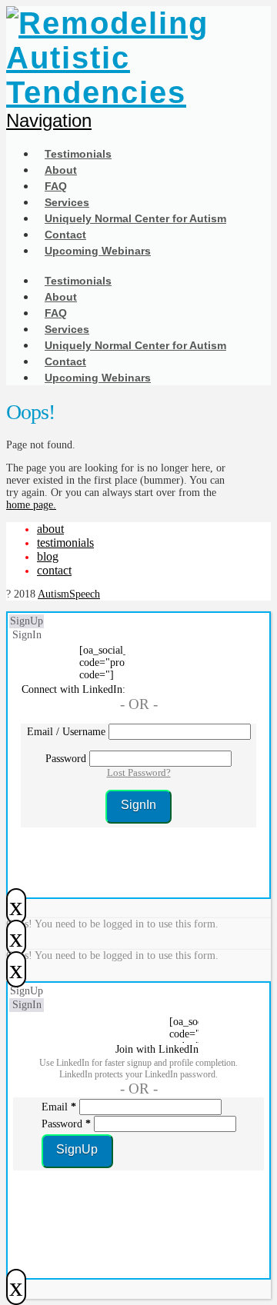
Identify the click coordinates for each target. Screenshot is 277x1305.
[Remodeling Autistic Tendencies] (122, 92)
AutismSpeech (69, 594)
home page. (31, 505)
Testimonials (65, 542)
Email (59, 1107)
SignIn (27, 635)
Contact (54, 570)
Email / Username (66, 731)
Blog (47, 556)
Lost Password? (139, 772)
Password (65, 758)
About (50, 528)
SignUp (26, 621)
